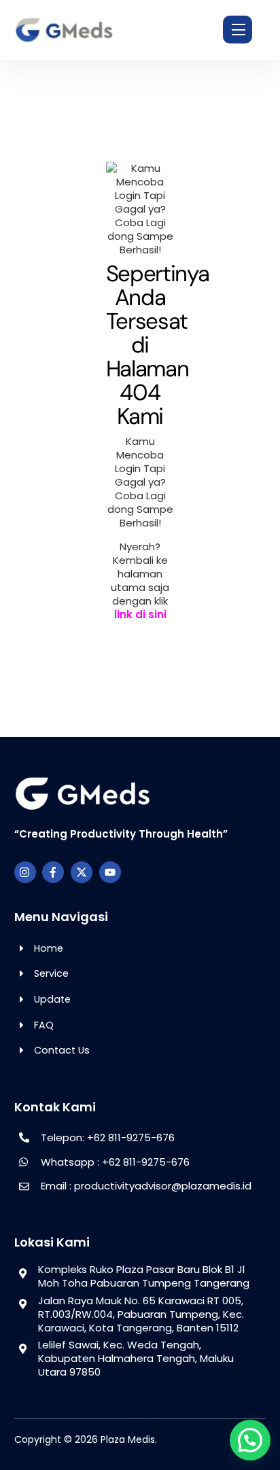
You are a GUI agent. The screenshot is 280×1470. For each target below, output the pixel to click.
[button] (250, 1440)
